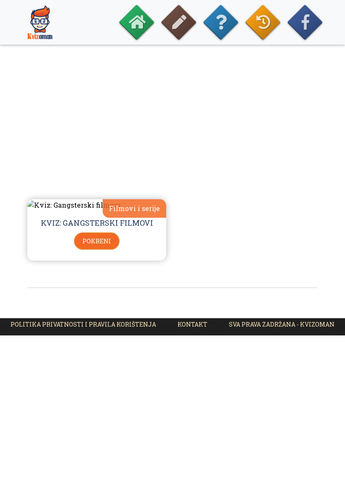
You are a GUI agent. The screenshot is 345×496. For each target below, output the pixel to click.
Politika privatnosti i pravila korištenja (83, 324)
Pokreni (96, 241)
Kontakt (192, 324)
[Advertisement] (172, 130)
